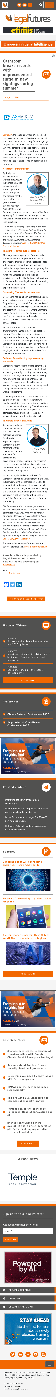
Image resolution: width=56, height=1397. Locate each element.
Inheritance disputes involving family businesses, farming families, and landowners (28, 656)
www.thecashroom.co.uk (35, 546)
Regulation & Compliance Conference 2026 (23, 724)
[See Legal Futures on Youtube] (35, 1354)
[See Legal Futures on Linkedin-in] (24, 5)
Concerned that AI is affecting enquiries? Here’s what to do (22, 863)
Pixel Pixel (18, 1386)
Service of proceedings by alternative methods (27, 900)
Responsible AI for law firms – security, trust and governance (27, 1067)
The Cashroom (15, 573)
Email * (8, 1231)
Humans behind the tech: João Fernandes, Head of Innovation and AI (30, 1111)
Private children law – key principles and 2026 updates (27, 643)
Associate (9, 564)
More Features (28, 974)
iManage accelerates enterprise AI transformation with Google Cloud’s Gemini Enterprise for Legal (30, 1054)
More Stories (28, 1143)
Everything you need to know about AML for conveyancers (30, 1077)
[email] (28, 1231)
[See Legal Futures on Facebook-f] (30, 5)
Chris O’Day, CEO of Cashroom (16, 538)
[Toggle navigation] (49, 5)
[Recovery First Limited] (28, 1179)
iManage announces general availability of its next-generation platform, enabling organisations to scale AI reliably (29, 1127)
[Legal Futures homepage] (28, 19)
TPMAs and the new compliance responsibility (27, 1088)
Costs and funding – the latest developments (25, 671)
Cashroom (7, 134)
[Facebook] (6, 585)
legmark (24, 1389)
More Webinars (28, 680)
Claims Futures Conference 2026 (28, 714)
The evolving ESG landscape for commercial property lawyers (27, 1099)
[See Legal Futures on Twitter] (19, 5)
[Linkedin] (19, 585)
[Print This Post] (53, 55)
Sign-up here (10, 1239)
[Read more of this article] (28, 880)
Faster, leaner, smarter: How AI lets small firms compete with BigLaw (26, 936)
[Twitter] (13, 585)
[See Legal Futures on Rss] (43, 1354)
